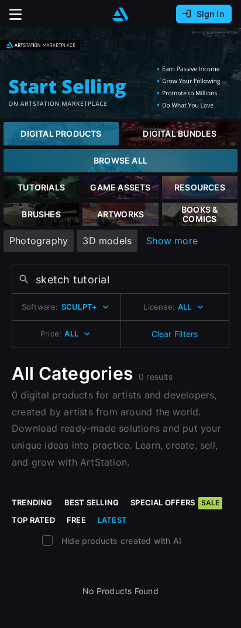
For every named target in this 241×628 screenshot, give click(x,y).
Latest (112, 520)
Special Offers (174, 502)
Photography (38, 241)
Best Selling (91, 502)
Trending (32, 502)
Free (76, 520)
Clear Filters (175, 334)
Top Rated (33, 520)
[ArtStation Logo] (120, 14)
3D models (107, 241)
